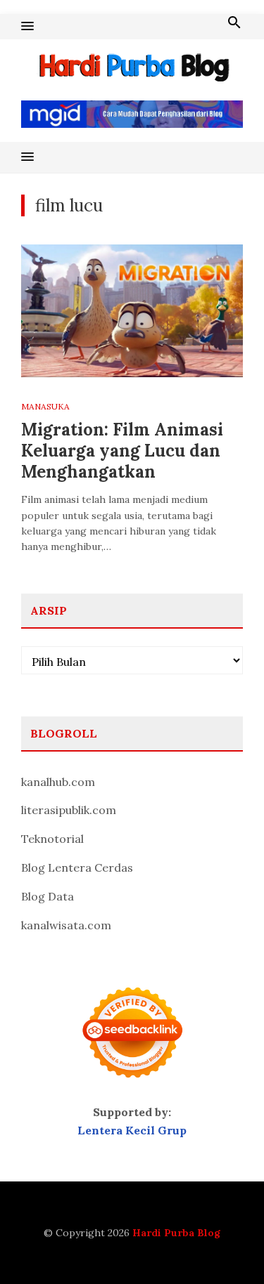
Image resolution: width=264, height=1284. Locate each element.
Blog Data (47, 896)
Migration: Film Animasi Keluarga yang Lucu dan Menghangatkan (122, 451)
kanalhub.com (58, 782)
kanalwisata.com (66, 925)
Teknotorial (52, 839)
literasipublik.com (68, 810)
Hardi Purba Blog (176, 1232)
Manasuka (45, 406)
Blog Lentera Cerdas (77, 867)
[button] (27, 27)
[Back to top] (224, 1244)
